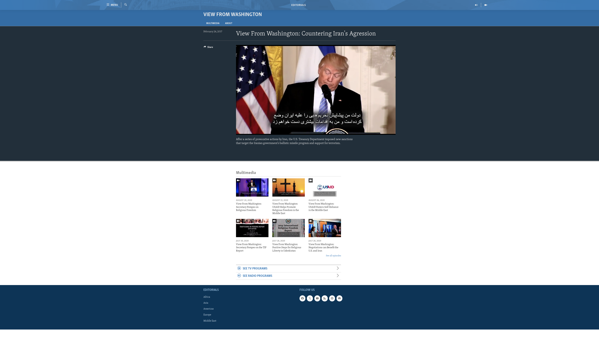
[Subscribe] (339, 298)
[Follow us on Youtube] (317, 298)
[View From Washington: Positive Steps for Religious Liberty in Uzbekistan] (288, 228)
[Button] (208, 48)
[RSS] (325, 298)
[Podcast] (332, 298)
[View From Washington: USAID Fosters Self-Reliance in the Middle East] (325, 187)
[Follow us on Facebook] (302, 298)
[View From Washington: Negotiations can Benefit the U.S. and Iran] (325, 228)
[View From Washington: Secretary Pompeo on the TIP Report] (252, 228)
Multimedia (212, 23)
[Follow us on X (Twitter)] (310, 298)
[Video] (485, 5)
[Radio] (476, 5)
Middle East (209, 321)
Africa (206, 297)
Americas (208, 309)
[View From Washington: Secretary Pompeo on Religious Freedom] (252, 187)
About (228, 23)
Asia (205, 303)
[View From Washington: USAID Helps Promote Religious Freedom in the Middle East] (288, 187)
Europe (207, 315)
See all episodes (333, 256)
